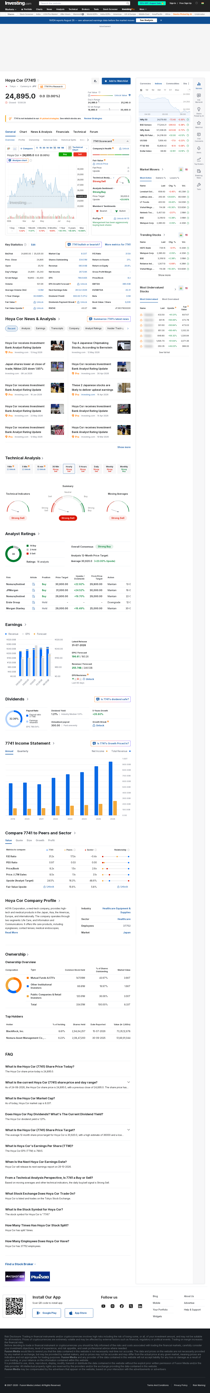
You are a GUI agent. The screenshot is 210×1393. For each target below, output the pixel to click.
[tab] (11, 469)
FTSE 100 (144, 146)
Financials (62, 131)
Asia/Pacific (157, 14)
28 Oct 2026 (81, 290)
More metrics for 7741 (118, 244)
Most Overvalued (170, 299)
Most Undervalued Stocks (152, 289)
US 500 (143, 140)
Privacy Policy (181, 1385)
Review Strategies (93, 118)
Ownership (34, 140)
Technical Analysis (23, 458)
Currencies (145, 83)
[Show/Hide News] (69, 148)
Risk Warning (199, 1385)
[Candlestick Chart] (8, 148)
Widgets (157, 1316)
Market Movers (149, 169)
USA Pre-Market (50, 14)
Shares (11, 14)
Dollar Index (146, 151)
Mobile (156, 1302)
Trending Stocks (150, 235)
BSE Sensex (146, 125)
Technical (79, 131)
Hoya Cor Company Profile (30, 900)
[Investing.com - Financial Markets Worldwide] (18, 3)
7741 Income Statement (27, 743)
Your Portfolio (160, 1309)
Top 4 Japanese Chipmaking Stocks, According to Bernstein (92, 345)
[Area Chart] (15, 148)
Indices (158, 83)
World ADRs (92, 14)
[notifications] (197, 3)
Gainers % (161, 178)
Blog (155, 1296)
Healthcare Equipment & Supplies (117, 910)
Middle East (144, 14)
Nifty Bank (145, 130)
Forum (94, 131)
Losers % (174, 178)
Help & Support (192, 1309)
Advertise (189, 1302)
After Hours (65, 14)
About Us (189, 1296)
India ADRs (105, 14)
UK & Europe (130, 14)
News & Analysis (41, 131)
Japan (127, 932)
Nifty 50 (143, 119)
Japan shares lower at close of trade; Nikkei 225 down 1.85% (25, 366)
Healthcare (124, 919)
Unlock (50, 886)
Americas (117, 14)
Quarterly (22, 751)
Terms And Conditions (158, 1385)
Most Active (146, 178)
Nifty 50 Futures (147, 135)
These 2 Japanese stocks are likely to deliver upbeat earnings (92, 387)
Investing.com (88, 394)
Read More (11, 932)
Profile (22, 140)
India (38, 14)
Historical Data (50, 140)
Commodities (172, 83)
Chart (23, 131)
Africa (167, 14)
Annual (9, 751)
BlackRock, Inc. (15, 1031)
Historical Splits (68, 140)
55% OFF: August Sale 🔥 (152, 3)
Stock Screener (110, 9)
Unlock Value (121, 95)
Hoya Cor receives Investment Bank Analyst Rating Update (24, 345)
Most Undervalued (149, 299)
